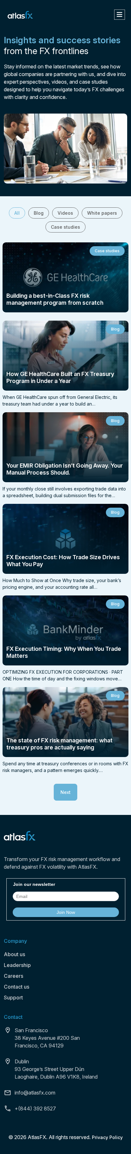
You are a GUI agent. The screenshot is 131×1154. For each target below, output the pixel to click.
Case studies (65, 227)
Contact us (16, 987)
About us (14, 954)
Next (65, 792)
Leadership (17, 965)
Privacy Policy (107, 1137)
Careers (13, 976)
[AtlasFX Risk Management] (20, 14)
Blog (39, 213)
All (17, 213)
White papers (102, 213)
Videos (65, 213)
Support (13, 997)
